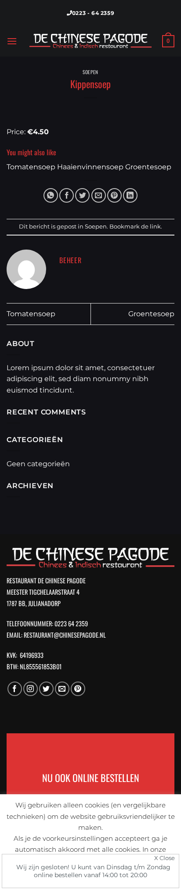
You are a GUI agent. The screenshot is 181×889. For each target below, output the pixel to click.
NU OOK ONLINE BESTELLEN (90, 778)
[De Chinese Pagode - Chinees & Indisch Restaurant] (90, 41)
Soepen (90, 71)
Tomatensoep (31, 314)
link (155, 226)
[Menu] (12, 41)
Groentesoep (151, 314)
